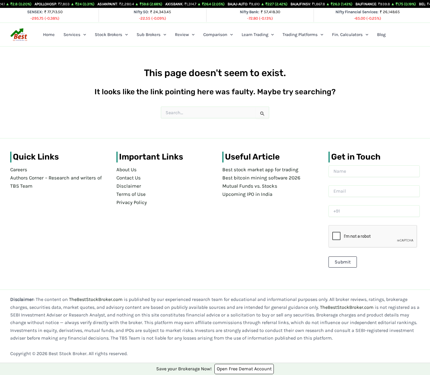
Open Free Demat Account (244, 368)
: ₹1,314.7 (174, 4)
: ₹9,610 (237, 4)
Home (49, 34)
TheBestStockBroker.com (96, 299)
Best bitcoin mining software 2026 (261, 178)
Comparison (215, 34)
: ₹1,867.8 (301, 4)
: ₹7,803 (45, 4)
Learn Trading (255, 34)
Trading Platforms (300, 34)
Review (182, 34)
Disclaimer (128, 186)
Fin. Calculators (347, 34)
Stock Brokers (108, 34)
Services (71, 34)
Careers (18, 169)
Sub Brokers (149, 34)
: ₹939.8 (366, 4)
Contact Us (128, 178)
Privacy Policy (131, 202)
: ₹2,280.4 (109, 4)
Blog (381, 34)
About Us (126, 169)
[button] (83, 34)
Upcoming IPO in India (247, 194)
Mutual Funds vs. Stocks (249, 186)
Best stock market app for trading (260, 169)
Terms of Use (131, 194)
